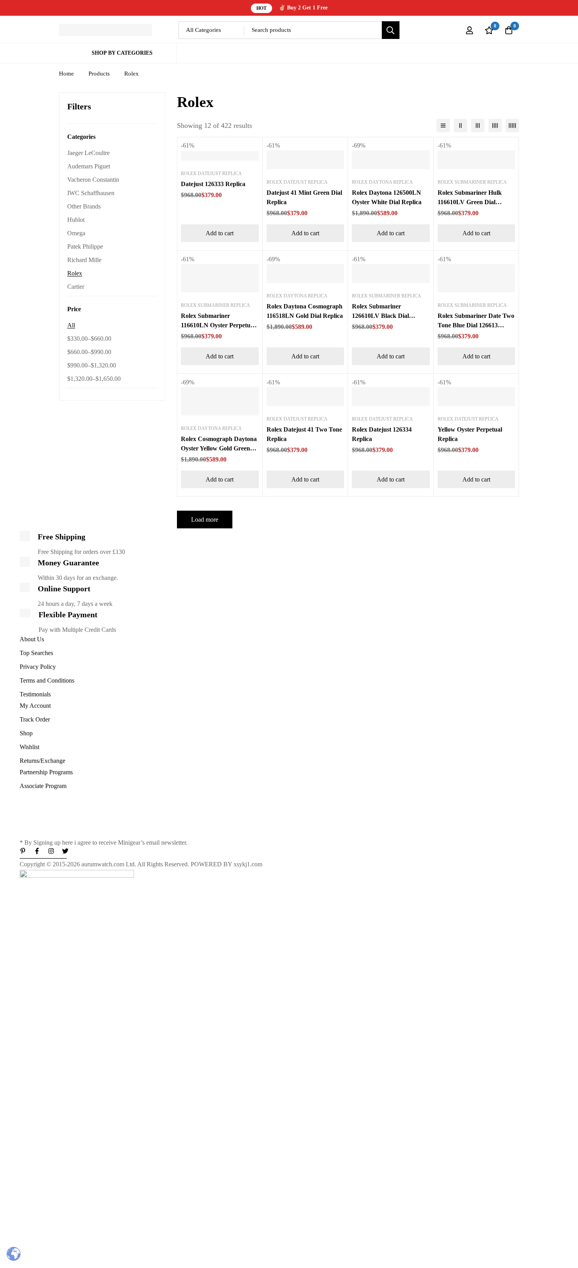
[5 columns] (512, 125)
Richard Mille (84, 260)
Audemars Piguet (88, 166)
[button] (220, 233)
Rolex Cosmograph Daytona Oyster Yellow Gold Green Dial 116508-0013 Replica (219, 448)
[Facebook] (37, 851)
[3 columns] (477, 125)
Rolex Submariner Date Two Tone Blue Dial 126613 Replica (476, 325)
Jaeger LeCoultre (88, 153)
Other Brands (84, 206)
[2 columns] (460, 125)
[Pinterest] (23, 851)
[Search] (390, 30)
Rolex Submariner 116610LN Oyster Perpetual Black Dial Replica (218, 325)
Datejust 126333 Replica (213, 184)
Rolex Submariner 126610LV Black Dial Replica (380, 316)
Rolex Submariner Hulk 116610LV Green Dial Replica (470, 202)
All (71, 325)
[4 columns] (495, 125)
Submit (43, 828)
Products (99, 73)
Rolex (74, 273)
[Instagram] (51, 851)
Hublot (76, 219)
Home (66, 73)
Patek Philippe (85, 246)
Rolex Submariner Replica (472, 182)
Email (29, 797)
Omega (76, 233)
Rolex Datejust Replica (211, 173)
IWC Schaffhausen (90, 193)
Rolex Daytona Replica (382, 182)
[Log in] (469, 30)
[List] (443, 125)
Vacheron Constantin (93, 179)
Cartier (75, 286)
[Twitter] (65, 851)
